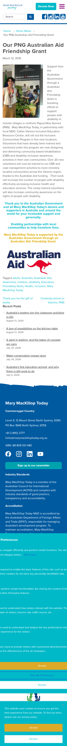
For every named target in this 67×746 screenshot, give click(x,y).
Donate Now (46, 6)
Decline (33, 739)
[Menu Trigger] (62, 6)
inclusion (40, 286)
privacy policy (29, 717)
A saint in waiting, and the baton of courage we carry (33, 342)
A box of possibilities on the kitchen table (32, 328)
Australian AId (42, 278)
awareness (9, 282)
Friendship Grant (13, 286)
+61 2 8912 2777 (15, 433)
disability (34, 282)
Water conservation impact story (26, 355)
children (22, 282)
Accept (33, 727)
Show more (30, 554)
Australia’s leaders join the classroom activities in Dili (35, 315)
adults (16, 278)
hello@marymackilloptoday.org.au (26, 438)
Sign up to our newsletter (34, 465)
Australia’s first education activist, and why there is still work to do (32, 369)
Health (29, 286)
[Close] (63, 705)
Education (47, 282)
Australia (26, 278)
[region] (33, 723)
